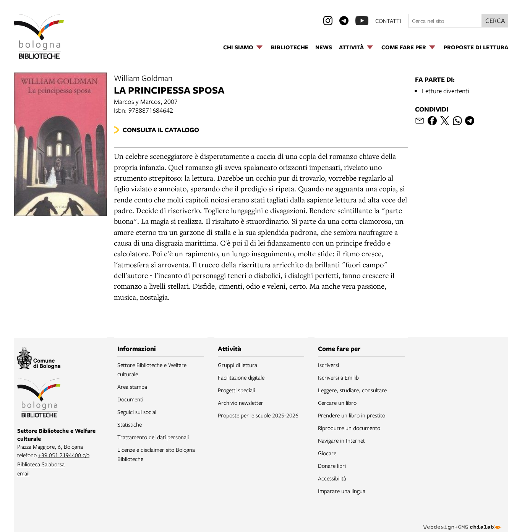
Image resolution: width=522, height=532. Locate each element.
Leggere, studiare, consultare (352, 390)
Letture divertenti (445, 90)
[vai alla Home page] (39, 36)
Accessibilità (332, 478)
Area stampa (132, 386)
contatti (388, 20)
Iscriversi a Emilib (338, 377)
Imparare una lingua (341, 491)
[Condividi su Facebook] (432, 120)
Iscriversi (328, 365)
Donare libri (332, 465)
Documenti (130, 399)
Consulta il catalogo (161, 129)
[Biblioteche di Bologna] (38, 399)
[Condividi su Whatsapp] (457, 120)
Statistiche (129, 424)
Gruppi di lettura (237, 365)
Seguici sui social (136, 412)
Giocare (327, 453)
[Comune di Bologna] (38, 360)
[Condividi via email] (419, 120)
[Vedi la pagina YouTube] (361, 20)
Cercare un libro (337, 402)
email (23, 473)
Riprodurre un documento (349, 428)
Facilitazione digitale (241, 377)
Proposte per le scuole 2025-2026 (258, 415)
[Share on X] (444, 120)
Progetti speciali (236, 390)
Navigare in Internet (341, 440)
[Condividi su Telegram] (469, 120)
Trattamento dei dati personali (153, 437)
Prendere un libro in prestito (351, 415)
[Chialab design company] (462, 520)
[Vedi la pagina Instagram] (327, 20)
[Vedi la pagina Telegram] (344, 20)
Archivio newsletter (240, 402)
